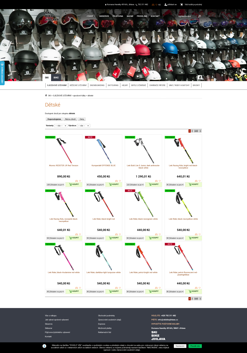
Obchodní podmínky (106, 315)
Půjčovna (118, 16)
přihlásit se (172, 4)
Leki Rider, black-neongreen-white (143, 219)
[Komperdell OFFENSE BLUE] (103, 150)
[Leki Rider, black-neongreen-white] (143, 204)
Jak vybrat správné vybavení (57, 320)
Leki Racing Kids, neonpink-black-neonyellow (64, 220)
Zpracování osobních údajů (109, 320)
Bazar (130, 16)
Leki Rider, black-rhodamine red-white (64, 272)
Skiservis (104, 16)
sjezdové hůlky (79, 95)
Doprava (101, 324)
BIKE (56, 77)
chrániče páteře (157, 85)
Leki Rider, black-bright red (103, 219)
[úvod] (46, 95)
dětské (90, 95)
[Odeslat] (200, 16)
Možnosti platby (105, 328)
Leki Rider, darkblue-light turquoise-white (103, 272)
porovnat (76, 181)
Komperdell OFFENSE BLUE (104, 165)
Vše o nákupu (50, 315)
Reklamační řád (104, 332)
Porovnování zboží (153, 5)
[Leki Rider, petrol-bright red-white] (143, 257)
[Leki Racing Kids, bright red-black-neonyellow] (183, 150)
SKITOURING (113, 85)
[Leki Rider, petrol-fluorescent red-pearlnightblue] (183, 257)
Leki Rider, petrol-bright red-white (143, 272)
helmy (125, 85)
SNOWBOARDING (97, 85)
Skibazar (48, 328)
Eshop (90, 16)
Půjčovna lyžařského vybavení (57, 332)
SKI (49, 95)
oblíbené (80, 181)
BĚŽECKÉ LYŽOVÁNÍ (78, 85)
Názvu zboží (70, 119)
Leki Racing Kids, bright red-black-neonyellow (183, 166)
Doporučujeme (54, 119)
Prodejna (142, 16)
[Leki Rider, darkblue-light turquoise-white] (103, 257)
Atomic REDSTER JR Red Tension (63, 165)
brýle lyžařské (138, 85)
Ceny (82, 119)
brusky (196, 85)
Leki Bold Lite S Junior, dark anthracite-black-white (143, 166)
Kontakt (155, 16)
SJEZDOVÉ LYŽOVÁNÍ (62, 95)
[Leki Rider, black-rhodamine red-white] (64, 257)
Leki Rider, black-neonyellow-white (183, 219)
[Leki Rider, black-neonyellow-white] (183, 204)
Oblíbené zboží (156, 5)
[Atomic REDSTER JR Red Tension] (64, 150)
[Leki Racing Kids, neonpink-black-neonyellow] (63, 204)
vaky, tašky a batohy (179, 85)
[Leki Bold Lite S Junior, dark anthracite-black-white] (143, 150)
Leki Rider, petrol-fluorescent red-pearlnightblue (183, 273)
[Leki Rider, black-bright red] (103, 204)
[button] (195, 346)
